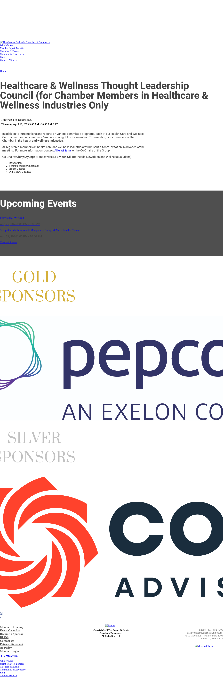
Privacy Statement (11, 644)
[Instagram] (7, 656)
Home (3, 71)
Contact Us (7, 640)
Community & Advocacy (13, 54)
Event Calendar (10, 630)
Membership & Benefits (12, 48)
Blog (2, 57)
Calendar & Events (9, 51)
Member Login (9, 651)
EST (55, 124)
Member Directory (12, 627)
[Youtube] (16, 656)
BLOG (4, 637)
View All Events (8, 242)
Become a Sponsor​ (11, 633)
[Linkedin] (10, 656)
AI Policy (6, 647)
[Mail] (13, 656)
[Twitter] (4, 656)
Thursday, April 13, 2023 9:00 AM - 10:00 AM (26, 124)
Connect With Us (8, 60)
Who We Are (6, 45)
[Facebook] (1, 656)
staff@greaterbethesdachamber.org (204, 632)
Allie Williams (63, 150)
